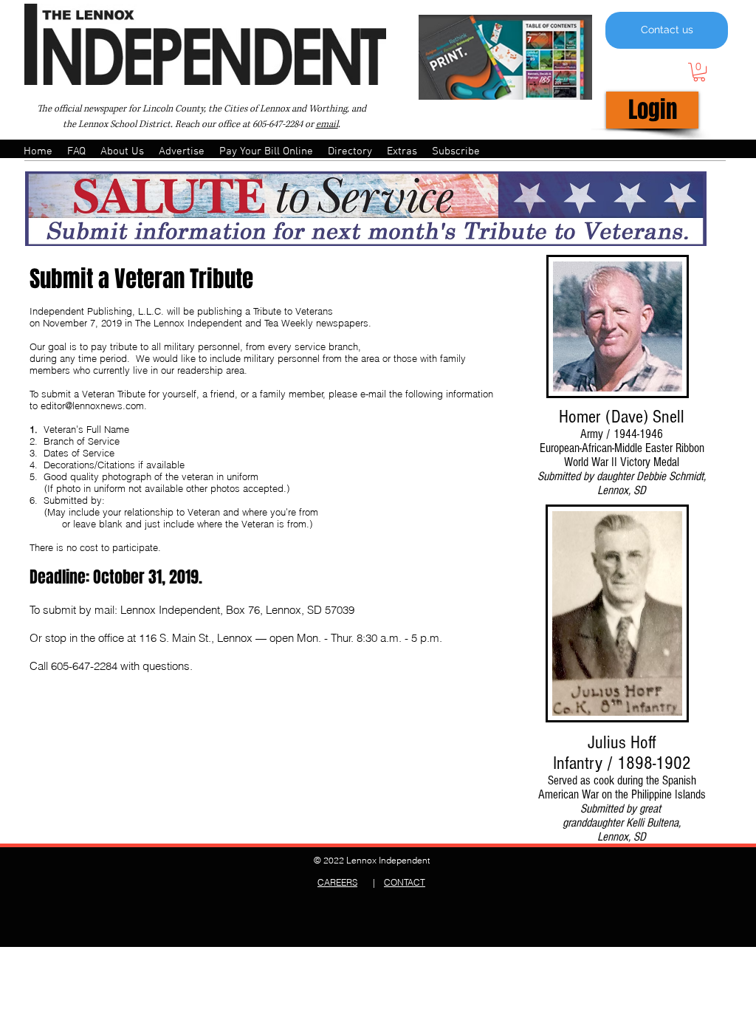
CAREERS (337, 882)
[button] (699, 72)
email (327, 124)
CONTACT (404, 882)
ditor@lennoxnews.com (95, 405)
